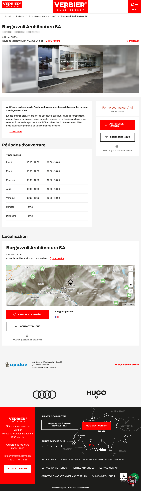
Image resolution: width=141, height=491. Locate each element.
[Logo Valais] (123, 477)
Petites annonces (83, 468)
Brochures (48, 459)
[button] (70, 69)
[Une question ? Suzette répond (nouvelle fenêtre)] (131, 481)
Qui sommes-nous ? (103, 476)
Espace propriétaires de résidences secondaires (92, 459)
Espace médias (108, 468)
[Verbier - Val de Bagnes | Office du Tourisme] (70, 6)
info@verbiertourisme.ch (17, 456)
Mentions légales (59, 488)
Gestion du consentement (78, 488)
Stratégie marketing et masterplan (64, 476)
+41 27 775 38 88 (17, 459)
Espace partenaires (54, 468)
